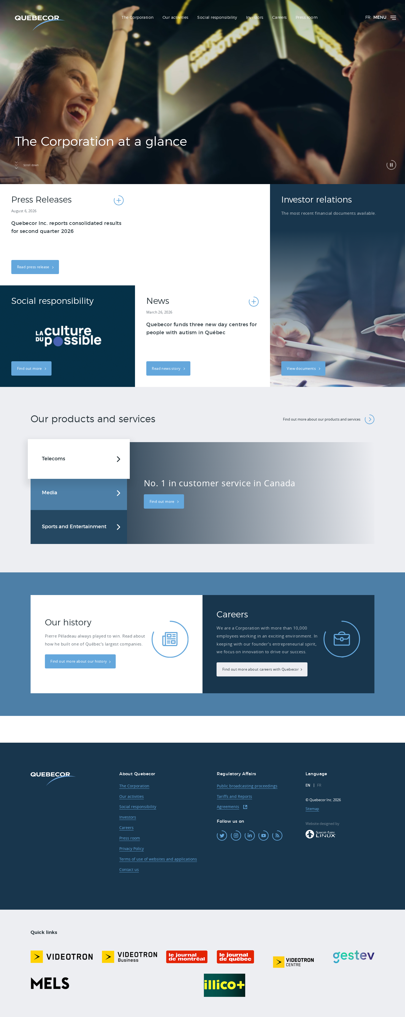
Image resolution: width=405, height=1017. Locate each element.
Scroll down (31, 165)
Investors (127, 817)
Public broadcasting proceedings (247, 785)
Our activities (131, 796)
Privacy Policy (131, 848)
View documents (302, 368)
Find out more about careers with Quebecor (260, 669)
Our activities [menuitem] (175, 18)
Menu (379, 17)
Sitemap (312, 808)
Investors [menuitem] (254, 18)
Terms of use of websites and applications (158, 859)
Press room (129, 838)
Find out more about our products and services (321, 419)
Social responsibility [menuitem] (217, 18)
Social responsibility (137, 806)
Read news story (166, 368)
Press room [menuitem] (307, 18)
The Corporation (134, 785)
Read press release (33, 266)
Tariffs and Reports (234, 796)
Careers (126, 827)
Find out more (30, 368)
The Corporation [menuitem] (137, 18)
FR (368, 17)
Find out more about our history (78, 661)
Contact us (129, 869)
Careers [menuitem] (279, 18)
